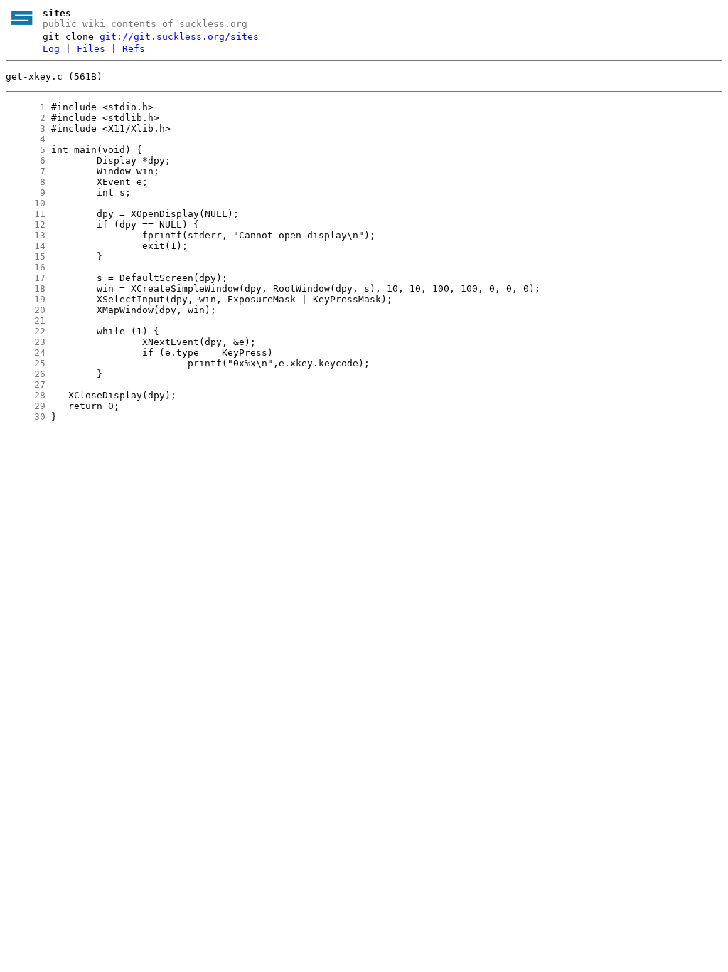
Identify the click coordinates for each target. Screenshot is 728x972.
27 (26, 384)
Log (51, 48)
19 (26, 299)
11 (26, 213)
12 (26, 224)
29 (26, 406)
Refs (133, 48)
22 (26, 331)
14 (26, 246)
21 (26, 320)
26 (26, 374)
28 (26, 395)
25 (26, 363)
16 (26, 267)
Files (91, 48)
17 (26, 278)
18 (26, 288)
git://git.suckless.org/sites (179, 36)
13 (26, 235)
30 (26, 416)
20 (26, 310)
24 (26, 352)
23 (26, 342)
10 (26, 203)
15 (26, 256)
